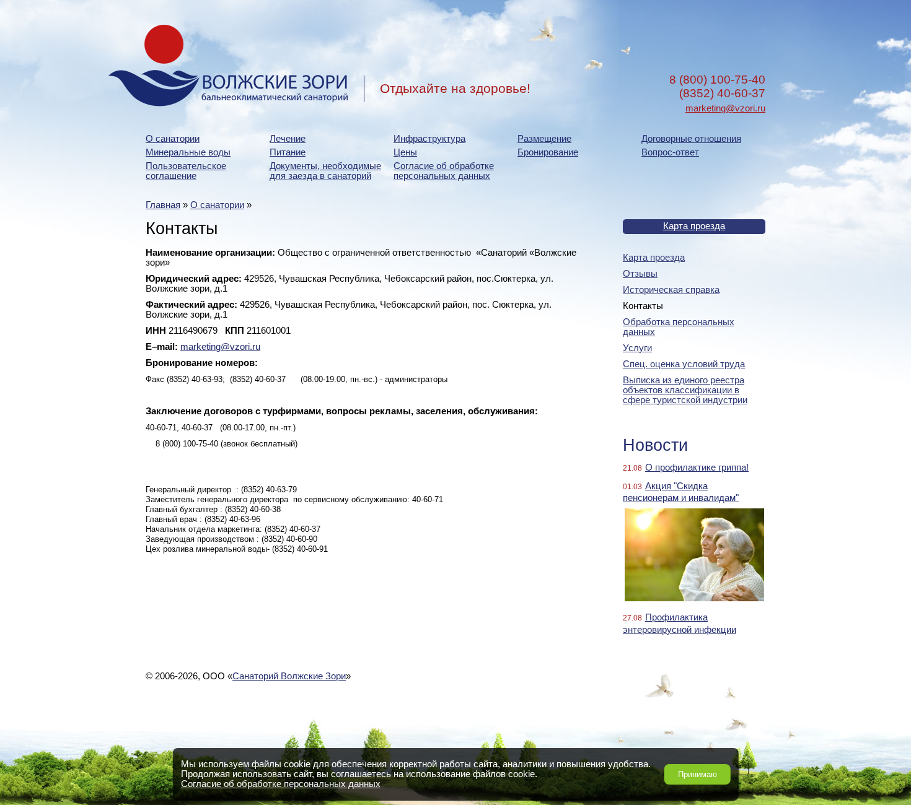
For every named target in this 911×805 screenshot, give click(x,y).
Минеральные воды (188, 152)
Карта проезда (694, 226)
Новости (655, 445)
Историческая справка (671, 290)
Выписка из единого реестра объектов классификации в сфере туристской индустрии (685, 390)
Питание (288, 152)
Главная (163, 205)
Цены (405, 152)
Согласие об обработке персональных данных (444, 171)
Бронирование (547, 152)
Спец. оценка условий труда (684, 364)
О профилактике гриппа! (697, 467)
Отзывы (640, 274)
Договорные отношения (691, 139)
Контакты (643, 306)
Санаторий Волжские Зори (289, 676)
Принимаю (697, 774)
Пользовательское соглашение (186, 171)
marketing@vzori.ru (725, 108)
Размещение (544, 139)
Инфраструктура (429, 139)
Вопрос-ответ (670, 152)
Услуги (637, 348)
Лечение (288, 139)
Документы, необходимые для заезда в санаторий (325, 171)
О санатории (173, 139)
